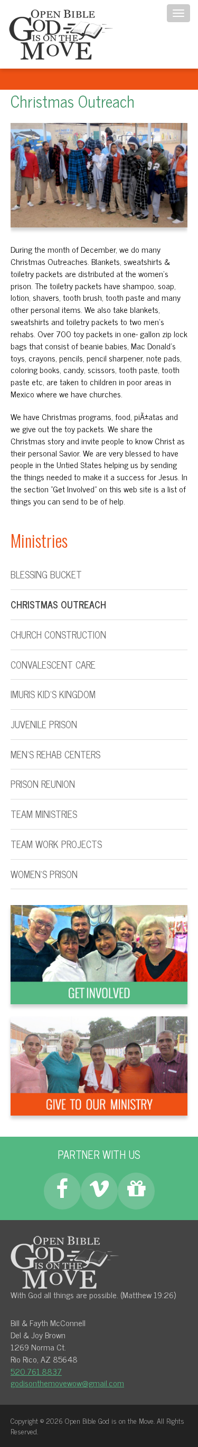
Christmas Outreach (58, 605)
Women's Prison (44, 875)
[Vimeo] (99, 1191)
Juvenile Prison (44, 725)
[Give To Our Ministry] (99, 1064)
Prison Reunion (43, 784)
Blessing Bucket (46, 575)
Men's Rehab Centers (55, 755)
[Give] (136, 1191)
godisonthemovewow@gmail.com (67, 1382)
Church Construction (58, 635)
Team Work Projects (56, 844)
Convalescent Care (53, 665)
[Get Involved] (99, 953)
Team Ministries (44, 814)
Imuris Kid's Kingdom (53, 695)
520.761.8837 (36, 1371)
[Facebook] (62, 1191)
